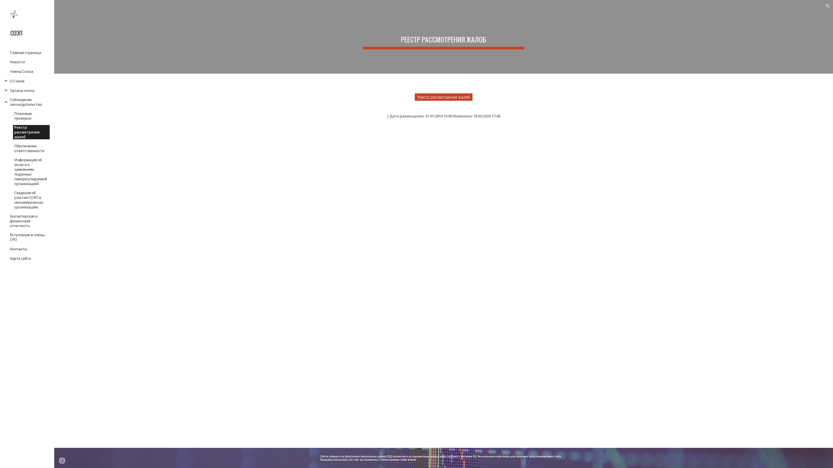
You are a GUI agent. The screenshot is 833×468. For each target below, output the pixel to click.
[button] (828, 6)
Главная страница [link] (25, 52)
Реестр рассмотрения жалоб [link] (26, 132)
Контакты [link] (18, 249)
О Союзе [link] (17, 81)
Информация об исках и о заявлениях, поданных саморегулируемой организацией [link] (30, 172)
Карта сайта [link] (20, 258)
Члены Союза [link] (21, 71)
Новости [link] (17, 62)
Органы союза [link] (22, 90)
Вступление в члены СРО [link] (27, 237)
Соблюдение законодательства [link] (26, 102)
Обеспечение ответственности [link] (29, 148)
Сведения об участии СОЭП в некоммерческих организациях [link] (28, 200)
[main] (443, 37)
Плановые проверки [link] (23, 116)
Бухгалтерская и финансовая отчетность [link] (23, 221)
